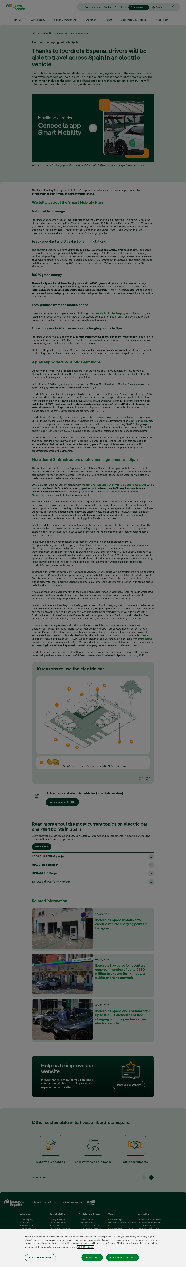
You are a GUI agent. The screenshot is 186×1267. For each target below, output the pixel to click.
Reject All (92, 1257)
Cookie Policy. (85, 1247)
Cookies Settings (40, 1258)
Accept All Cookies (122, 1257)
